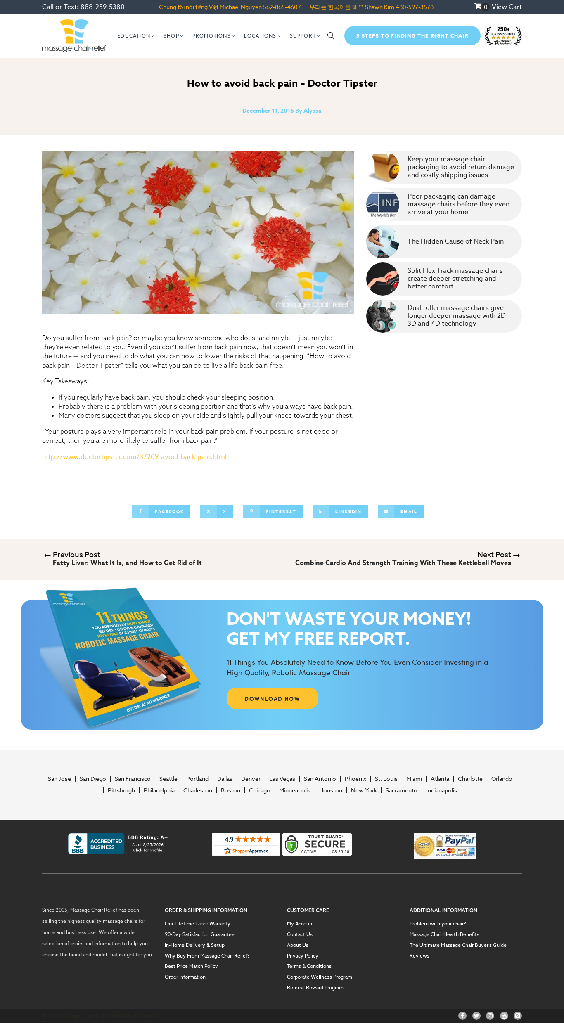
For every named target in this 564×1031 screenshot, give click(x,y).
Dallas (224, 779)
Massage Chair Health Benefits (444, 934)
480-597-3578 (415, 7)
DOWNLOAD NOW (272, 698)
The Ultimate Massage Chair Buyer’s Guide (458, 945)
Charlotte (470, 779)
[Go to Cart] (482, 7)
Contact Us (300, 934)
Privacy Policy (302, 956)
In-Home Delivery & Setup (195, 945)
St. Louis (386, 779)
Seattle (168, 779)
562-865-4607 (282, 7)
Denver (251, 779)
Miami (414, 779)
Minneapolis (294, 790)
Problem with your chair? (438, 924)
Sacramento (401, 790)
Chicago (259, 790)
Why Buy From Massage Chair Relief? (207, 956)
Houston (330, 790)
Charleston (197, 790)
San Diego (93, 779)
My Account (300, 924)
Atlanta (440, 779)
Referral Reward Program (315, 988)
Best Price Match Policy (191, 966)
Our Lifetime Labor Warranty (197, 924)
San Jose (59, 779)
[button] (136, 36)
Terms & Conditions (309, 966)
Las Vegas (282, 779)
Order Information (185, 977)
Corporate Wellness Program (319, 977)
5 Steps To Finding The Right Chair (412, 35)
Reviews (419, 956)
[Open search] (331, 36)
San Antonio (320, 779)
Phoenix (355, 779)
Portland (197, 779)
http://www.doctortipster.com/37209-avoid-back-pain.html (134, 457)
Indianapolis (441, 790)
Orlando (501, 779)
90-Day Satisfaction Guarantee (200, 934)
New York (364, 790)
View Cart (507, 7)
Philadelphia (159, 790)
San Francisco (133, 779)
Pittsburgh (121, 790)
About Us (297, 945)
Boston (230, 790)
